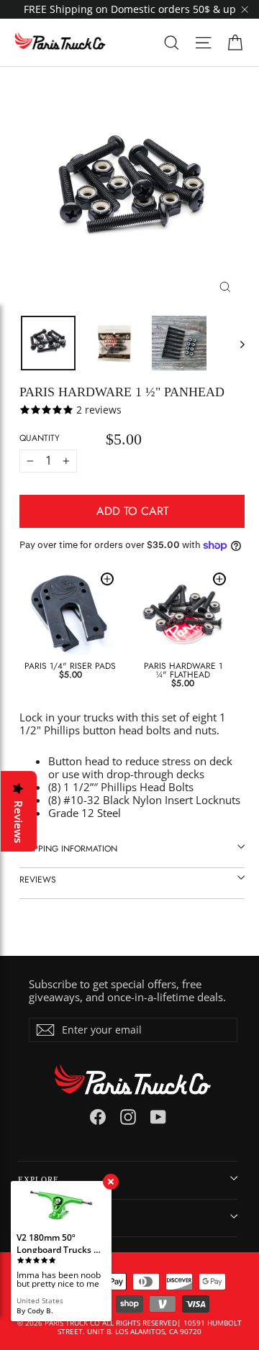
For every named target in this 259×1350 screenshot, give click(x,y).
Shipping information (68, 848)
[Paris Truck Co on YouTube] (158, 1117)
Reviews (37, 879)
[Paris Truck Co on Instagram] (128, 1117)
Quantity (39, 438)
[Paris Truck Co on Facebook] (98, 1117)
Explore (38, 1179)
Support (37, 1217)
